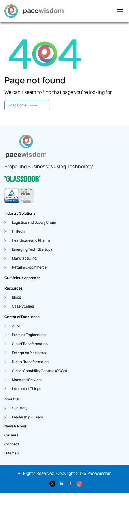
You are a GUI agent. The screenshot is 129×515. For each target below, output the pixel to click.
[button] (120, 11)
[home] (34, 11)
